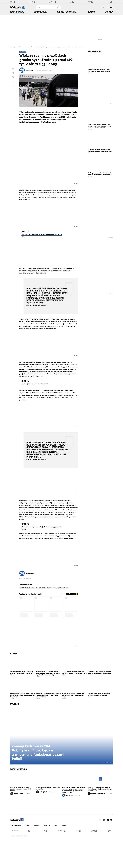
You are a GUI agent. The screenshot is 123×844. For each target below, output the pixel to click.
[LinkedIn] (107, 820)
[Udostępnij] (13, 86)
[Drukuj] (13, 77)
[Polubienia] (13, 69)
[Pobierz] (13, 81)
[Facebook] (100, 820)
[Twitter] (104, 820)
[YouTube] (111, 820)
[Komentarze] (13, 73)
